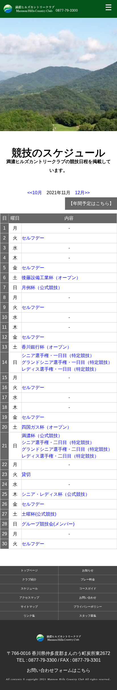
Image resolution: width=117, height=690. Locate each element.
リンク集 (29, 615)
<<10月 (34, 192)
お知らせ (87, 570)
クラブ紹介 (29, 579)
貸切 (26, 474)
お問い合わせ (87, 597)
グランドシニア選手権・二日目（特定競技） (67, 449)
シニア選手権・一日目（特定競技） (58, 355)
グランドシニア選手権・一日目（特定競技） (67, 362)
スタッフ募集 (87, 615)
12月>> (82, 192)
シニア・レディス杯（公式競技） (56, 494)
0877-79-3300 (67, 10)
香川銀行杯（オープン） (47, 347)
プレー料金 (88, 579)
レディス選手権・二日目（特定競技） (60, 456)
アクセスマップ (29, 597)
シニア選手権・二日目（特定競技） (58, 442)
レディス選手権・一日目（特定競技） (60, 369)
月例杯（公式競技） (42, 287)
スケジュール (29, 588)
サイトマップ (29, 606)
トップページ (29, 570)
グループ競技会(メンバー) (48, 524)
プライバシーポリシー (88, 606)
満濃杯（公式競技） (42, 435)
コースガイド (87, 588)
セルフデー (33, 238)
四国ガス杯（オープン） (47, 427)
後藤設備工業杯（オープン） (51, 277)
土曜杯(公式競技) (39, 514)
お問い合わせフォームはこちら (58, 670)
